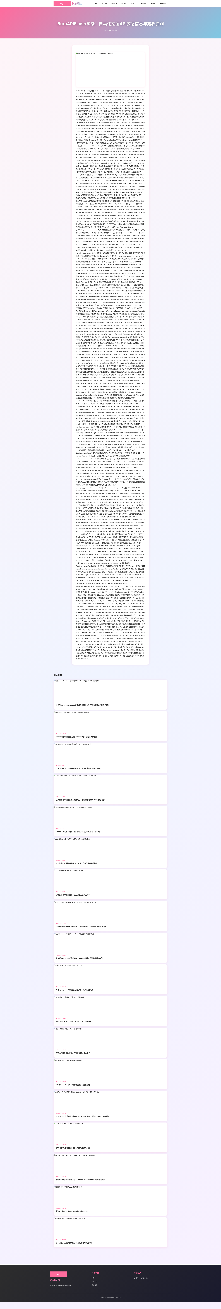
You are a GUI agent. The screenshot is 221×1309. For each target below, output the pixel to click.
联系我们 (163, 3)
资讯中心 (153, 3)
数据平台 (124, 3)
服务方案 (104, 3)
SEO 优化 (134, 3)
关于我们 (143, 3)
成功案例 (114, 3)
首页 (96, 3)
